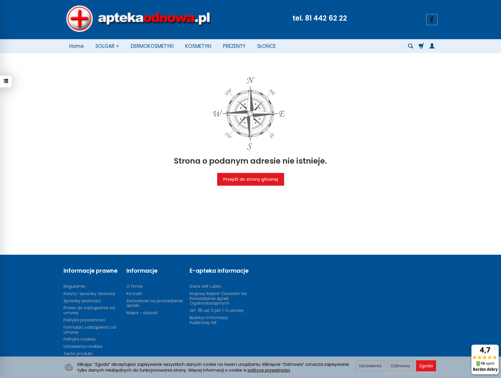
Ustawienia (370, 366)
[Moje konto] (432, 46)
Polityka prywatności (84, 320)
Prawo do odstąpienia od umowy (89, 310)
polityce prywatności (269, 370)
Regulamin (74, 286)
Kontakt (134, 293)
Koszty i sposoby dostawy (89, 293)
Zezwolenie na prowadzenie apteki (154, 303)
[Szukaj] (410, 46)
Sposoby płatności (82, 301)
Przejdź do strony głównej (250, 179)
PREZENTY (234, 46)
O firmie (134, 286)
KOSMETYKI (198, 46)
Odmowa (400, 366)
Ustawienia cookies (82, 346)
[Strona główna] (138, 18)
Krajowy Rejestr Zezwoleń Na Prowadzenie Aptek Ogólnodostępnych (218, 298)
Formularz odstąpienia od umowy (89, 329)
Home (76, 46)
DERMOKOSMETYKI (152, 46)
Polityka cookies (79, 339)
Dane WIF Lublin (205, 286)
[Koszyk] (421, 46)
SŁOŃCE (266, 46)
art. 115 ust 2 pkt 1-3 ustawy (217, 310)
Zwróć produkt (77, 354)
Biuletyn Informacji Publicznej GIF (209, 320)
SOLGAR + (107, 46)
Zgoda (426, 366)
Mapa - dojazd (141, 313)
